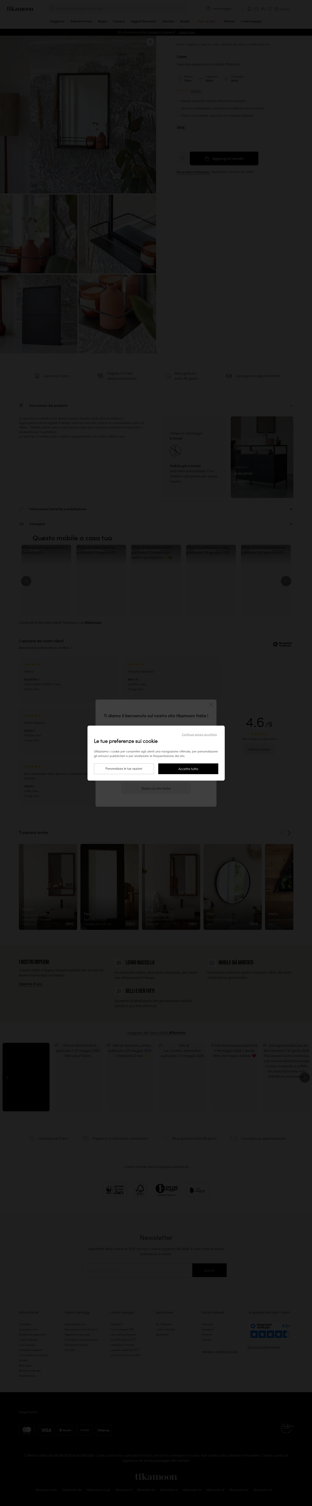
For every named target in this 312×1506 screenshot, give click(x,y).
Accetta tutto (188, 769)
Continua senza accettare (199, 734)
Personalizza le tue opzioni (124, 769)
